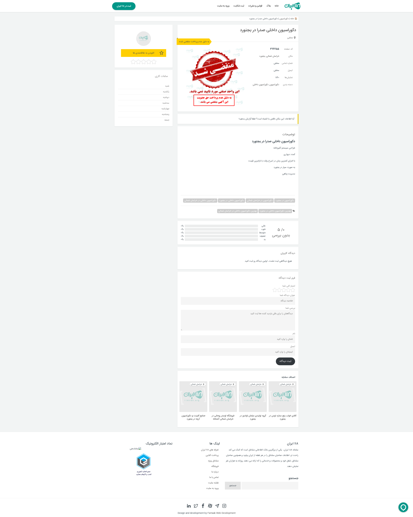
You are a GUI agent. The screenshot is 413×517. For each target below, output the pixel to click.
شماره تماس (287, 63)
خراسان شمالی (272, 56)
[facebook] (203, 506)
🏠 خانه (293, 19)
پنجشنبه (165, 114)
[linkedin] (189, 506)
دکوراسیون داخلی (260, 85)
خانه (277, 6)
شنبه (167, 86)
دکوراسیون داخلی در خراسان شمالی (200, 201)
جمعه (166, 120)
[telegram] (217, 506)
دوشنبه (166, 97)
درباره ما (215, 472)
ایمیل (290, 70)
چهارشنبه (165, 108)
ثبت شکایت (238, 6)
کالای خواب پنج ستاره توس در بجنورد (282, 417)
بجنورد (262, 56)
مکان (290, 56)
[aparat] (210, 506)
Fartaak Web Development (221, 513)
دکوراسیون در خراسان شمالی (259, 201)
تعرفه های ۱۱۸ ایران (210, 450)
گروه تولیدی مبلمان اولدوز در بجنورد (253, 417)
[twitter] (196, 506)
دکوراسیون (284, 19)
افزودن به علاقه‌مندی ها (143, 53)
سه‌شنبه (165, 103)
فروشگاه (215, 466)
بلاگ (268, 6)
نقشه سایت (213, 483)
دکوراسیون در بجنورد (284, 201)
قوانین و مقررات (255, 6)
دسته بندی (288, 84)
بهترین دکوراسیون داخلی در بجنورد (275, 211)
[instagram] (224, 506)
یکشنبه (166, 91)
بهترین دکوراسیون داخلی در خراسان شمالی (237, 211)
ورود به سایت (223, 6)
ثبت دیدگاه (285, 361)
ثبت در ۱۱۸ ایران (124, 6)
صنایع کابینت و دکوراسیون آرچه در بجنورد (193, 417)
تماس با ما (214, 477)
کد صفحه (288, 49)
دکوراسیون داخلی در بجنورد (231, 201)
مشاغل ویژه (213, 461)
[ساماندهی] (135, 448)
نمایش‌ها (289, 77)
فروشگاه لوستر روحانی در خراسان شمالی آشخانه (223, 417)
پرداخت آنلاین (212, 455)
